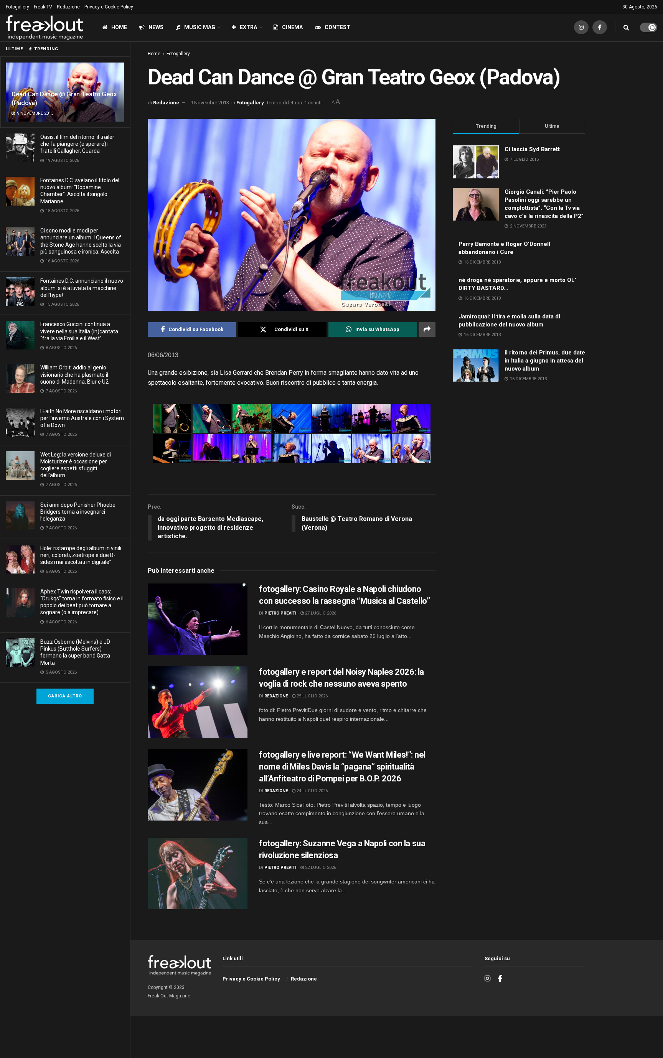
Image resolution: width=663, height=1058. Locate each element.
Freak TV (43, 7)
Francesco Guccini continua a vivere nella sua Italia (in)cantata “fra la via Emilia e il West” (79, 331)
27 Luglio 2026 (320, 613)
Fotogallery (17, 7)
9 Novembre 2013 (209, 102)
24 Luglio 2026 (311, 790)
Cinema (292, 27)
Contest (337, 27)
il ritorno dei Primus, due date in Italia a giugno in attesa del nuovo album (545, 360)
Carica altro (65, 696)
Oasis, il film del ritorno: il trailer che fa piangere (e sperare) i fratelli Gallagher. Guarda (77, 144)
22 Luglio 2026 (320, 867)
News (155, 27)
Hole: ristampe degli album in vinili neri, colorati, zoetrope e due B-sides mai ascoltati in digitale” (80, 555)
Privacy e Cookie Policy (108, 7)
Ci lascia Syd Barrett (532, 149)
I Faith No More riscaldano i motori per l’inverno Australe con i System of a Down (82, 418)
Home (119, 27)
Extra (248, 27)
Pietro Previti (280, 613)
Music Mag (199, 27)
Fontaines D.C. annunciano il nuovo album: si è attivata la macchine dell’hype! (81, 288)
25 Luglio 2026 (311, 696)
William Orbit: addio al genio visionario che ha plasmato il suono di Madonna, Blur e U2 (74, 374)
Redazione (68, 7)
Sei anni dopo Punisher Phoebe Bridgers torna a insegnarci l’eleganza (77, 512)
